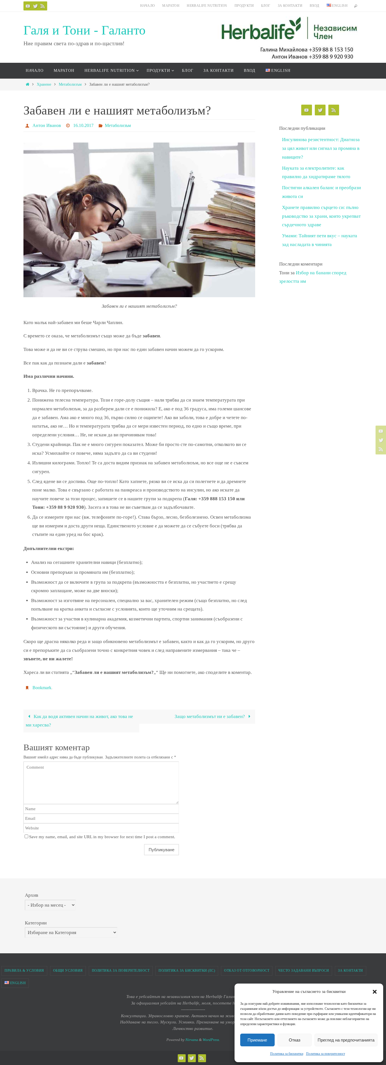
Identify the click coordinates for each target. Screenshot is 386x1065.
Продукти (244, 6)
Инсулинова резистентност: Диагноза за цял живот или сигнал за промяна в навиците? (321, 148)
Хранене (44, 84)
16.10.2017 (83, 125)
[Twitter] (35, 5)
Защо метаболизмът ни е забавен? (210, 716)
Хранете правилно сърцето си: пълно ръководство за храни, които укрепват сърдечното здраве (321, 216)
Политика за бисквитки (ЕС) (187, 971)
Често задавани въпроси (303, 971)
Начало (147, 6)
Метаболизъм (70, 84)
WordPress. (211, 1040)
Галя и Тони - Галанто (84, 30)
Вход (314, 6)
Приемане (257, 1040)
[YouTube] (27, 5)
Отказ (294, 1040)
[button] (375, 992)
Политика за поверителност (325, 1054)
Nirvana (191, 1040)
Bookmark (41, 687)
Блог (265, 6)
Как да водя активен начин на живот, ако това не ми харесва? (79, 721)
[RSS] (42, 5)
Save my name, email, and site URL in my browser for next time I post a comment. (102, 836)
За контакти (290, 6)
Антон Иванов (46, 125)
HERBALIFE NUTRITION (207, 6)
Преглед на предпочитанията (346, 1040)
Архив (31, 895)
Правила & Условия (24, 971)
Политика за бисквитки (286, 1054)
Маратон (170, 6)
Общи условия (68, 971)
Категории (36, 923)
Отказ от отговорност (246, 971)
